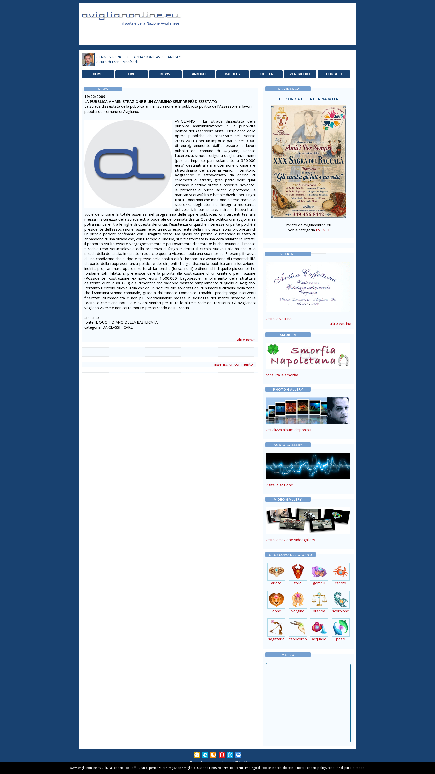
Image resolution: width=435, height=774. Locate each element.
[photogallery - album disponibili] (308, 422)
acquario (319, 638)
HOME (98, 74)
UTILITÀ (266, 74)
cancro (340, 582)
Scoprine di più (338, 768)
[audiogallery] (308, 477)
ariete (276, 582)
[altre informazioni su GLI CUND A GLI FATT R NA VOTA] (308, 160)
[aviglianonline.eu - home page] (138, 31)
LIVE (131, 74)
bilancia (319, 610)
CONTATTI (334, 74)
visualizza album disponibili (288, 429)
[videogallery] (308, 532)
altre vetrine (340, 323)
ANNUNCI (199, 74)
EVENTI (322, 229)
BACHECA (233, 74)
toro (298, 582)
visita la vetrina (279, 318)
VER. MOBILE (300, 74)
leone (276, 610)
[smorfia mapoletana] (308, 367)
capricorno (298, 638)
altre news (246, 339)
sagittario (276, 638)
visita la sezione (279, 484)
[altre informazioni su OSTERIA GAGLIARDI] (308, 285)
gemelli (319, 582)
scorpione (340, 610)
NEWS (165, 74)
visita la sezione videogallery (290, 539)
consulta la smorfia (282, 374)
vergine (297, 610)
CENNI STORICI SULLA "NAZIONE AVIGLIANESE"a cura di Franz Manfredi (138, 59)
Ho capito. (357, 768)
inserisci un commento (233, 364)
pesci (340, 638)
